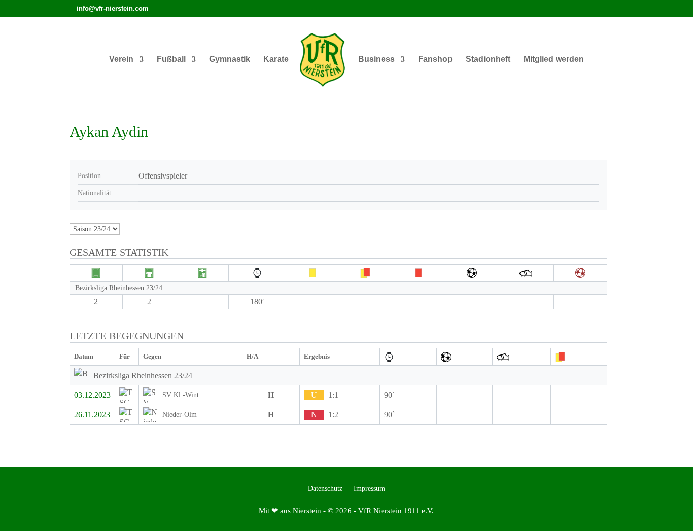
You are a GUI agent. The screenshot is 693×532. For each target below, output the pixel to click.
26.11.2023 (92, 414)
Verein (121, 59)
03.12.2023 (92, 395)
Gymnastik (229, 59)
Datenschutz (325, 488)
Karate (276, 59)
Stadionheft (488, 59)
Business (376, 59)
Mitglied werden (554, 59)
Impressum (369, 488)
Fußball (171, 59)
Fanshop (435, 59)
